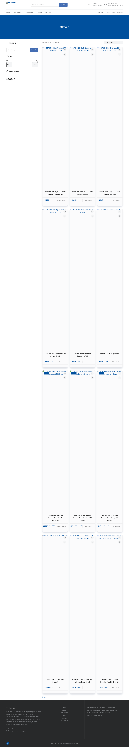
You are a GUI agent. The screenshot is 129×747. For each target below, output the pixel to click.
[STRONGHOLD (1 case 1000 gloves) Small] (55, 279)
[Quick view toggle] (64, 54)
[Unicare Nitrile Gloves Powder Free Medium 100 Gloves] (82, 441)
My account (64, 721)
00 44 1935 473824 (97, 5)
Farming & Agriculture (107, 707)
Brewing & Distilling (93, 710)
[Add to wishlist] (64, 49)
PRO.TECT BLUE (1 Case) (109, 354)
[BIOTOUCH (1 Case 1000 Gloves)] (55, 605)
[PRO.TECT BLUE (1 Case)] (109, 279)
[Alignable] (7, 743)
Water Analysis (105, 713)
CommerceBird (73, 743)
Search (63, 4)
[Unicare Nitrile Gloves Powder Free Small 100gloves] (55, 441)
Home (64, 707)
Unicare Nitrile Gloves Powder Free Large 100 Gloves (109, 518)
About (8, 12)
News (40, 12)
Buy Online (17, 12)
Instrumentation (92, 707)
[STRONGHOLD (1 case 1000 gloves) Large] (82, 117)
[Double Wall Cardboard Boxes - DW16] (82, 279)
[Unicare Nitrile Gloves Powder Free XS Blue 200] (109, 605)
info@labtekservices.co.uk (115, 5)
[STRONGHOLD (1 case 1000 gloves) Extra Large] (55, 117)
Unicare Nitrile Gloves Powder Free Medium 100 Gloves (82, 518)
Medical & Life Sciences (94, 715)
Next (44, 697)
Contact (48, 12)
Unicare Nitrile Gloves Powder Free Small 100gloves (55, 518)
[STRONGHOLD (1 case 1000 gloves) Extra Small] (82, 605)
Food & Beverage (92, 713)
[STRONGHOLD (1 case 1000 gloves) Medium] (109, 117)
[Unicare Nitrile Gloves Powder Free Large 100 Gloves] (109, 441)
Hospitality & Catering (109, 710)
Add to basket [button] (61, 200)
